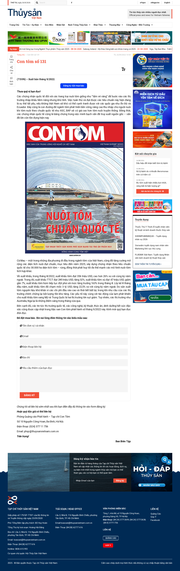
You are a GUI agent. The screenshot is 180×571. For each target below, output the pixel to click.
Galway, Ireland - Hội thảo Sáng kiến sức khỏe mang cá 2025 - (89, 49)
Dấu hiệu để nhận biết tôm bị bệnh (152, 163)
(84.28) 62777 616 (27, 544)
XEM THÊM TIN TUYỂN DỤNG (148, 264)
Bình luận (11, 83)
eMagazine (155, 3)
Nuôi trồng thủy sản (78, 25)
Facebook (155, 520)
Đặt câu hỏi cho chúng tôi (151, 191)
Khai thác (98, 25)
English (167, 3)
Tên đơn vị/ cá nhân (33, 325)
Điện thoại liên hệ (31, 346)
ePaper (143, 3)
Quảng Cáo (156, 514)
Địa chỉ (26, 357)
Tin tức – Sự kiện (30, 25)
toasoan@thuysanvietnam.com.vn (29, 540)
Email (25, 336)
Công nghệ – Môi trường (138, 25)
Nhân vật (61, 25)
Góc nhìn (49, 25)
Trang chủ (14, 25)
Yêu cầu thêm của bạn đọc (37, 367)
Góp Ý (153, 517)
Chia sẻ (11, 72)
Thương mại (114, 25)
